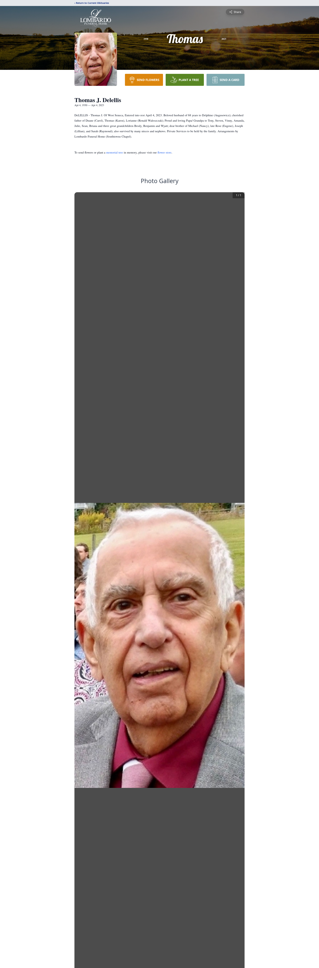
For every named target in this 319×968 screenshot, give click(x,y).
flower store (164, 152)
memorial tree (114, 152)
